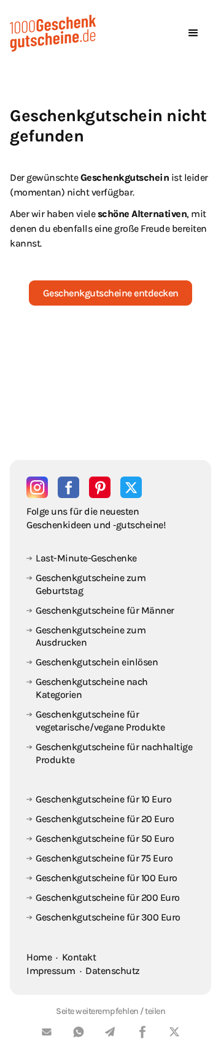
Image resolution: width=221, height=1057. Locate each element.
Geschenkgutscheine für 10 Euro (103, 799)
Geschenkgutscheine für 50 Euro (105, 838)
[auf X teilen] (174, 1034)
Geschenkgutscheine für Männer (105, 610)
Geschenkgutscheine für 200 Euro (108, 897)
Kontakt (79, 957)
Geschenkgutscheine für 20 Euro (105, 819)
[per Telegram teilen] (110, 1034)
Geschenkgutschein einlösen (97, 662)
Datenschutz (112, 970)
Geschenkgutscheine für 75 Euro (104, 858)
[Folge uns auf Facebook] (68, 487)
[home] (53, 33)
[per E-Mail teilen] (47, 1034)
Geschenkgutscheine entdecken (111, 293)
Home (39, 957)
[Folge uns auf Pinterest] (99, 487)
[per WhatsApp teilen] (79, 1034)
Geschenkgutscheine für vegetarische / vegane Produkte (100, 720)
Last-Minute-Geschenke (86, 558)
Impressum (51, 970)
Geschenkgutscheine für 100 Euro (106, 878)
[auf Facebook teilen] (142, 1034)
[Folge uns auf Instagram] (37, 487)
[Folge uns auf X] (131, 487)
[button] (193, 33)
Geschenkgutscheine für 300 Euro (108, 917)
